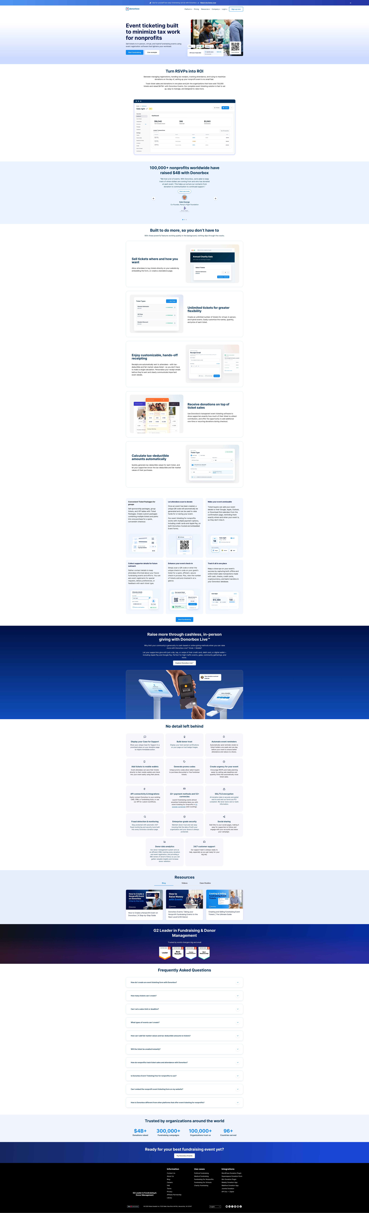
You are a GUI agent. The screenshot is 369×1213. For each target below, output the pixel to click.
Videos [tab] (184, 883)
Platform (188, 9)
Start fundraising (134, 52)
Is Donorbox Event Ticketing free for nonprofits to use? (154, 1076)
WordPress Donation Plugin (231, 1173)
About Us (170, 1176)
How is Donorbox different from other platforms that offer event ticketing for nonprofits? (167, 1102)
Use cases (199, 1169)
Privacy (169, 1192)
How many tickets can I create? (144, 996)
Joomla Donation (228, 1188)
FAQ (168, 1185)
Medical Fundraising (201, 1176)
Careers (170, 1182)
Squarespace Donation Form (232, 1176)
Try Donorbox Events (184, 1156)
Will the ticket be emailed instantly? (145, 1049)
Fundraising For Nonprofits (204, 1179)
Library (169, 1198)
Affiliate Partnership (174, 1195)
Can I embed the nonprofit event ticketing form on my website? (157, 1089)
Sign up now (236, 9)
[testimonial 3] (186, 219)
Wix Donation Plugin (229, 1179)
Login (224, 9)
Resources (205, 9)
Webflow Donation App (230, 1185)
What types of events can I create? (145, 1022)
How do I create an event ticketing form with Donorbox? (154, 982)
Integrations (228, 1169)
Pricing (196, 9)
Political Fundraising (201, 1173)
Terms (169, 1188)
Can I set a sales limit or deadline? (145, 1009)
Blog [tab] (164, 883)
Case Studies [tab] (205, 883)
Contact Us (171, 1173)
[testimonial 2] (184, 219)
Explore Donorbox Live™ (184, 663)
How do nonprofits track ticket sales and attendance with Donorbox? (159, 1062)
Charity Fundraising (201, 1185)
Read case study (184, 191)
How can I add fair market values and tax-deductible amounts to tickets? (161, 1036)
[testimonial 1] (182, 219)
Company (215, 9)
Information (173, 1169)
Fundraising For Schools (203, 1182)
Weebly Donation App (229, 1182)
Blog (168, 1179)
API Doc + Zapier (228, 1192)
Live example (152, 52)
